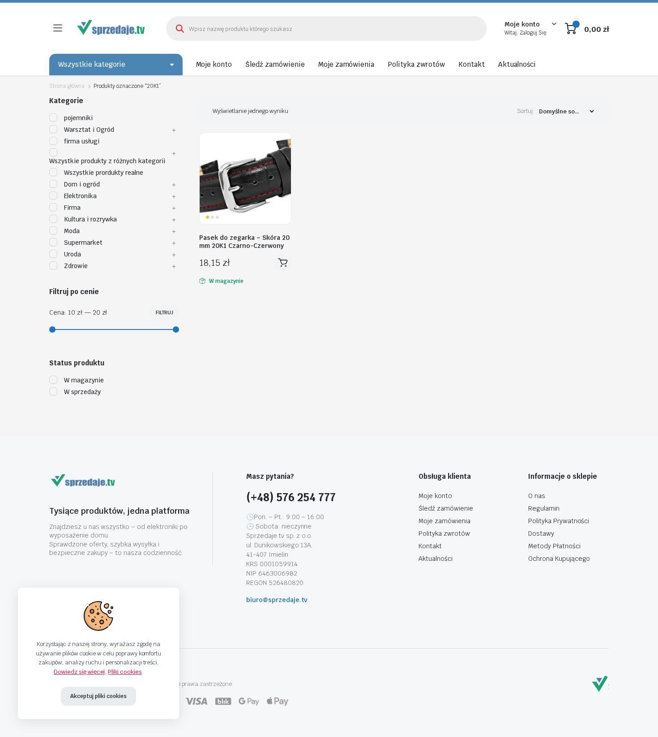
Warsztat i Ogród (89, 130)
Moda (72, 231)
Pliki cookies (125, 672)
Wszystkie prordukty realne (103, 173)
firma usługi (81, 141)
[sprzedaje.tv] (112, 28)
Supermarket (83, 242)
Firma (72, 208)
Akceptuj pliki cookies (98, 696)
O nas (536, 496)
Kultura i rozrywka (90, 219)
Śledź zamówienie (275, 64)
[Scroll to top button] (638, 717)
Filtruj (164, 312)
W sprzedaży (82, 392)
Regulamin (544, 508)
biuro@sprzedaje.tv (277, 600)
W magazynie (84, 380)
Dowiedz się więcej (79, 672)
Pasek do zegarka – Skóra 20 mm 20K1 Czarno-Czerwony (244, 242)
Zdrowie (76, 266)
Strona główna (67, 86)
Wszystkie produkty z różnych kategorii (107, 161)
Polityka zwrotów (416, 64)
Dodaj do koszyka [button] (282, 262)
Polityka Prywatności (558, 521)
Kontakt (471, 64)
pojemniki (78, 118)
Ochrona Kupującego (559, 559)
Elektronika (80, 196)
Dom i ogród (82, 184)
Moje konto (214, 64)
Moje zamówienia (346, 64)
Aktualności (517, 64)
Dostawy (541, 533)
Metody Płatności (554, 546)
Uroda (72, 254)
